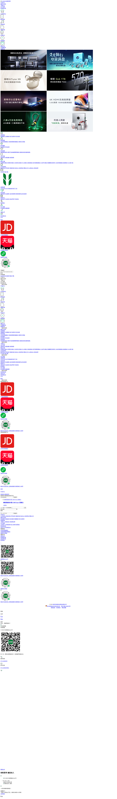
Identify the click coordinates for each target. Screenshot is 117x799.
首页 (2, 489)
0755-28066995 (4, 661)
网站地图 (64, 607)
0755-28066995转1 (5, 667)
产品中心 (3, 2)
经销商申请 (3, 537)
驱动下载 (12, 276)
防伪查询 (7, 276)
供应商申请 (3, 538)
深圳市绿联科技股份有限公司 (60, 604)
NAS (2, 217)
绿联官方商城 (4, 533)
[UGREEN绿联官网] (5, 1)
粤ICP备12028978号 (65, 606)
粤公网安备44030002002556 (53, 606)
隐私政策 (53, 607)
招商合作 (3, 536)
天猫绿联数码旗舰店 (5, 531)
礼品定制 (3, 276)
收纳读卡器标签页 (5, 494)
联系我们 (3, 540)
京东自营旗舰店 (4, 530)
